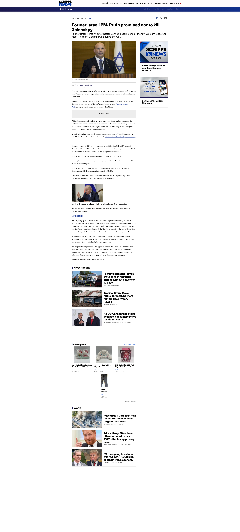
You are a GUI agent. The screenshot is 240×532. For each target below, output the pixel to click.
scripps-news (66, 9)
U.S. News (114, 3)
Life (158, 9)
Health (131, 3)
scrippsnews (61, 9)
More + (178, 9)
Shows (165, 3)
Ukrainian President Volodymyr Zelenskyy (120, 137)
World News (141, 3)
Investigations (154, 3)
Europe (90, 18)
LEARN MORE (78, 216)
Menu (104, 3)
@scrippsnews (71, 9)
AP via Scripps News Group (83, 85)
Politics (123, 3)
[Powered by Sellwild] (133, 401)
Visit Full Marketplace (130, 344)
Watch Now (175, 3)
